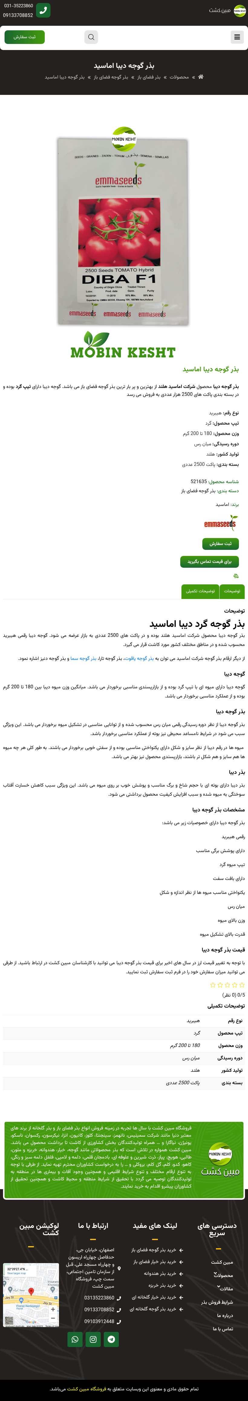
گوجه (73, 1150)
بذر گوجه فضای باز (198, 491)
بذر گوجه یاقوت (139, 659)
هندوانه (47, 1150)
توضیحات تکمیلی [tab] (200, 591)
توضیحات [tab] (232, 591)
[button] (25, 37)
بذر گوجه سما (83, 659)
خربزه (32, 1150)
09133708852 (18, 16)
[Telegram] (111, 1339)
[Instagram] (93, 1339)
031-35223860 (18, 6)
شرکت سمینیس (143, 1135)
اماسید (222, 505)
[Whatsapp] (75, 1339)
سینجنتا (103, 1135)
